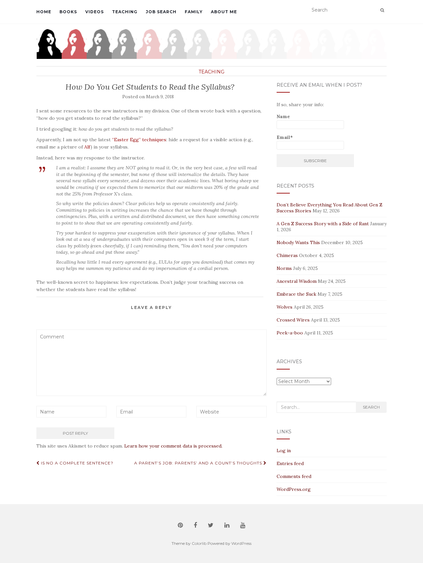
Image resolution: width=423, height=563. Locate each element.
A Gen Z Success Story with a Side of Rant (323, 224)
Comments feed (294, 476)
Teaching (124, 11)
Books (68, 11)
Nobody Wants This (298, 242)
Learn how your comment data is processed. (173, 446)
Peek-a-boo (290, 333)
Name (283, 116)
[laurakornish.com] (211, 43)
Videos (94, 11)
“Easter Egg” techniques (139, 140)
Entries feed (290, 463)
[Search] (382, 10)
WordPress (241, 543)
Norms (284, 268)
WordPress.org (294, 489)
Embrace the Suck (296, 294)
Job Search (161, 11)
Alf (87, 147)
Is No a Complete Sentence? (76, 462)
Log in (284, 451)
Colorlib (199, 543)
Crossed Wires (293, 320)
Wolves (284, 307)
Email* (285, 137)
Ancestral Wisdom (297, 281)
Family (194, 11)
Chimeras (287, 255)
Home (43, 11)
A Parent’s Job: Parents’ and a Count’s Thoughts (198, 462)
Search (371, 407)
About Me (224, 11)
